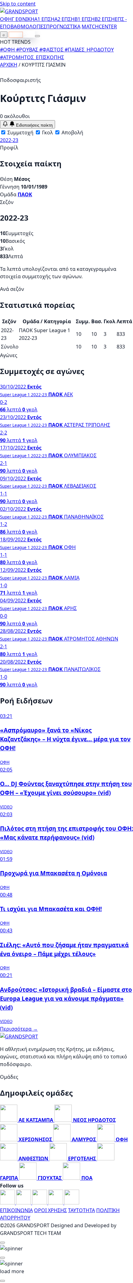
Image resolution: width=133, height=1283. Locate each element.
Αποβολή (71, 132)
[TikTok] (71, 1202)
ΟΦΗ (6, 19)
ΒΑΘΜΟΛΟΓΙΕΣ (28, 26)
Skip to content (18, 3)
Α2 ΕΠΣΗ (64, 19)
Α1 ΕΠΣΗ (44, 19)
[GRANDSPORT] (19, 11)
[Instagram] (24, 1202)
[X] (56, 1202)
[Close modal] (2, 1243)
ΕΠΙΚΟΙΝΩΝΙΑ (16, 1210)
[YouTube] (40, 1202)
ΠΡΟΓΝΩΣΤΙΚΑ (63, 26)
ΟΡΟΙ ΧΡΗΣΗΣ (50, 1210)
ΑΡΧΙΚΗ (8, 64)
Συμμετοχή (19, 132)
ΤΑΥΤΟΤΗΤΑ (81, 1210)
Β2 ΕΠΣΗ (105, 19)
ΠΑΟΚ (25, 194)
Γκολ (47, 132)
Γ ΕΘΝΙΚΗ (23, 19)
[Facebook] (8, 1202)
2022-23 (9, 140)
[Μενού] (37, 36)
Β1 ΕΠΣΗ (85, 19)
